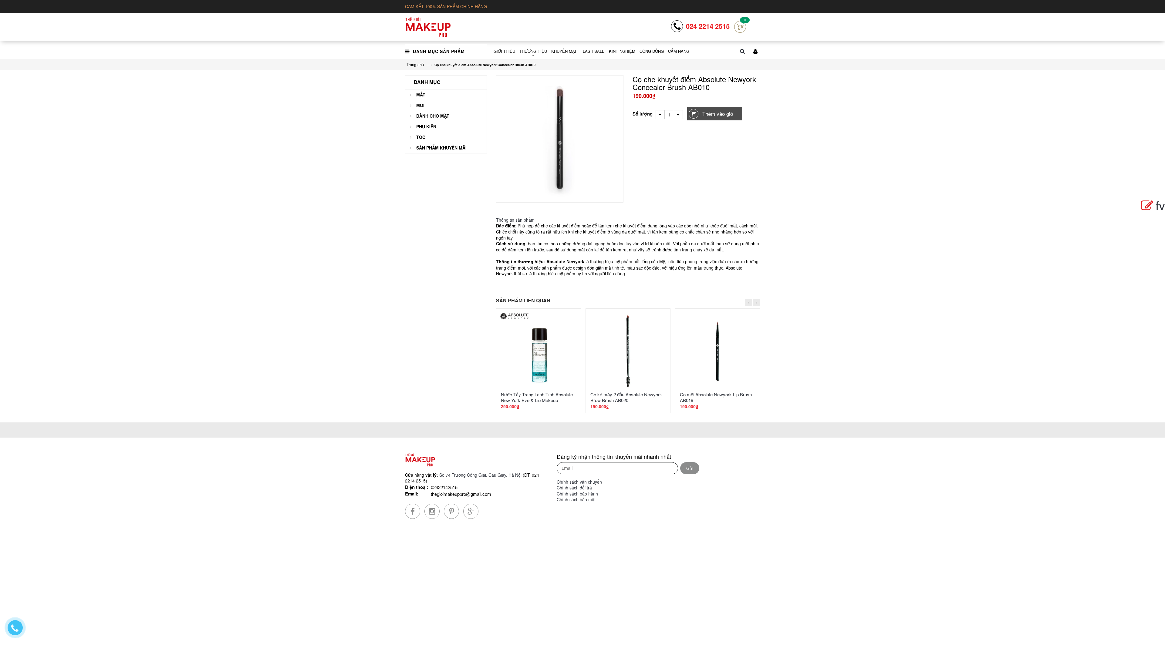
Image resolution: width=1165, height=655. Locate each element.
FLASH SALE (592, 51)
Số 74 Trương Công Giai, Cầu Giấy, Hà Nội (480, 475)
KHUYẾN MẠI (563, 51)
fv (1160, 204)
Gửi (689, 468)
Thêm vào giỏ (717, 113)
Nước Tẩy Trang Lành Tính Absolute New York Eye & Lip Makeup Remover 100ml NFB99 (537, 400)
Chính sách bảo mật (576, 499)
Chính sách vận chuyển (579, 482)
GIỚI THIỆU (504, 51)
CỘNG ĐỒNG (652, 51)
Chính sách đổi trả (574, 488)
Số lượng (643, 113)
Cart (740, 27)
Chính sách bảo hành (577, 494)
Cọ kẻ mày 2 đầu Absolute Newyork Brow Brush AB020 (626, 397)
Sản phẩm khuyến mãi (441, 148)
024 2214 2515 (708, 26)
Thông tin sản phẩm (515, 220)
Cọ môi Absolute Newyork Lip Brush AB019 (716, 397)
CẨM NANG (678, 51)
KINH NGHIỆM (622, 51)
